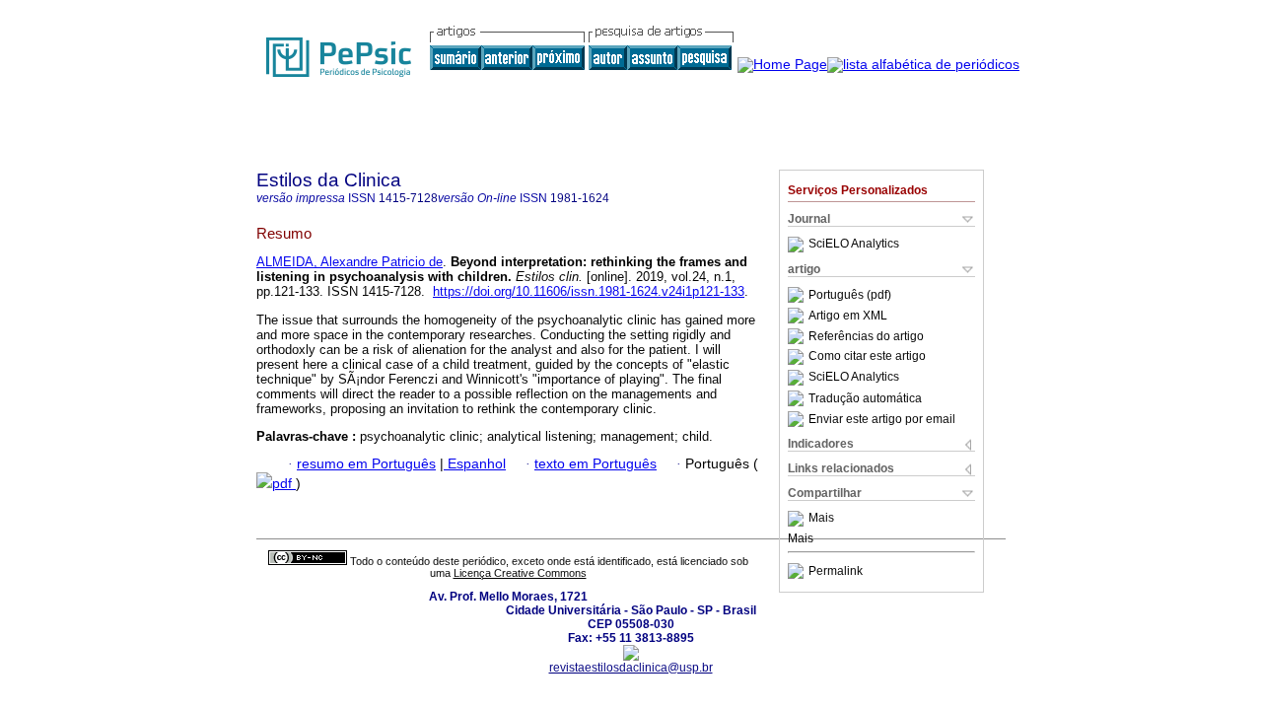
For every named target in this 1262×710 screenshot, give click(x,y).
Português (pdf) (849, 295)
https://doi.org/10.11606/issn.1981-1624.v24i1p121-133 (588, 291)
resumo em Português (366, 464)
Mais (821, 519)
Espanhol (475, 464)
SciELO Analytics (853, 244)
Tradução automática (865, 398)
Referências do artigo (866, 336)
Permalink (835, 571)
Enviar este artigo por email (881, 419)
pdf (284, 483)
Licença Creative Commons (520, 573)
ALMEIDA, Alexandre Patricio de (349, 261)
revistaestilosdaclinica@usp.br (631, 667)
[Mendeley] (798, 519)
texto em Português (595, 464)
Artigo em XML (847, 315)
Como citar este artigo (867, 357)
